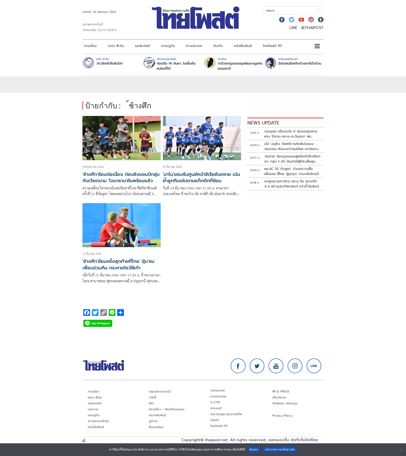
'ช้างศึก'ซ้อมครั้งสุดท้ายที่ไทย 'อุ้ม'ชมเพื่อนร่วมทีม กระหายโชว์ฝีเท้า (118, 264)
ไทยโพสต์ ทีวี (272, 45)
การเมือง (90, 45)
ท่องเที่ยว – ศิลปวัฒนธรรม (167, 409)
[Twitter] (291, 19)
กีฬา (151, 403)
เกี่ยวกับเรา (279, 397)
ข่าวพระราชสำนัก (98, 421)
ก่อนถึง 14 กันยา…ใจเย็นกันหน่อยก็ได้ (176, 66)
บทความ (93, 409)
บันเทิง (218, 45)
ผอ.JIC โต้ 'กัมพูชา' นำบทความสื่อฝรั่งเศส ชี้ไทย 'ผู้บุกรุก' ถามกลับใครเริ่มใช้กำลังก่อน (292, 171)
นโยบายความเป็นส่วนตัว (280, 449)
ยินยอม (253, 449)
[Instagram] (311, 19)
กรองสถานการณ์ (160, 391)
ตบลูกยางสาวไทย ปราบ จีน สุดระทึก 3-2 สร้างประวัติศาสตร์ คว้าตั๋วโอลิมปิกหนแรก (292, 184)
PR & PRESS (280, 391)
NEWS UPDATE (263, 122)
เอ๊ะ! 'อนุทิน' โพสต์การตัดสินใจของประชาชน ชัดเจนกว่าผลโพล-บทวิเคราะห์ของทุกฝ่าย (292, 146)
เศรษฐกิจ (168, 45)
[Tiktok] (321, 19)
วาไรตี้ (152, 397)
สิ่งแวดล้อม (156, 427)
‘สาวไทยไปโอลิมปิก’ (109, 63)
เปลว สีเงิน (116, 45)
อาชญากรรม (218, 396)
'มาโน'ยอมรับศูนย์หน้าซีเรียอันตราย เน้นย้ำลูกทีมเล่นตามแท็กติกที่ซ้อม (201, 177)
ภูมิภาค (153, 421)
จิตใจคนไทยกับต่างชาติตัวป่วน (299, 63)
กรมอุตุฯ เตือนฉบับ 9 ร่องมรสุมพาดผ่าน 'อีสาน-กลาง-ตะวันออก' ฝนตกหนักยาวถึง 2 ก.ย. (291, 134)
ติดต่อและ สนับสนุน (285, 403)
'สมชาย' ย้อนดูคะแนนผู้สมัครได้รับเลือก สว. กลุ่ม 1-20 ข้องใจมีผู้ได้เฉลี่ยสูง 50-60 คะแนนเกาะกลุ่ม (292, 159)
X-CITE (215, 402)
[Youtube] (301, 19)
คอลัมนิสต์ (142, 45)
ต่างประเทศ (194, 45)
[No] (401, 450)
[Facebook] (282, 19)
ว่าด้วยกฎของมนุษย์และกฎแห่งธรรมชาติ (240, 66)
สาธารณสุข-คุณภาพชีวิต (226, 414)
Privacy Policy (282, 415)
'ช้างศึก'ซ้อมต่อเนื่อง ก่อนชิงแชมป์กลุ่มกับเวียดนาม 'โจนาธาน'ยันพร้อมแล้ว (121, 177)
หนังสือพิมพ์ (243, 45)
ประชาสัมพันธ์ (157, 415)
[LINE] (314, 366)
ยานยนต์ (215, 408)
